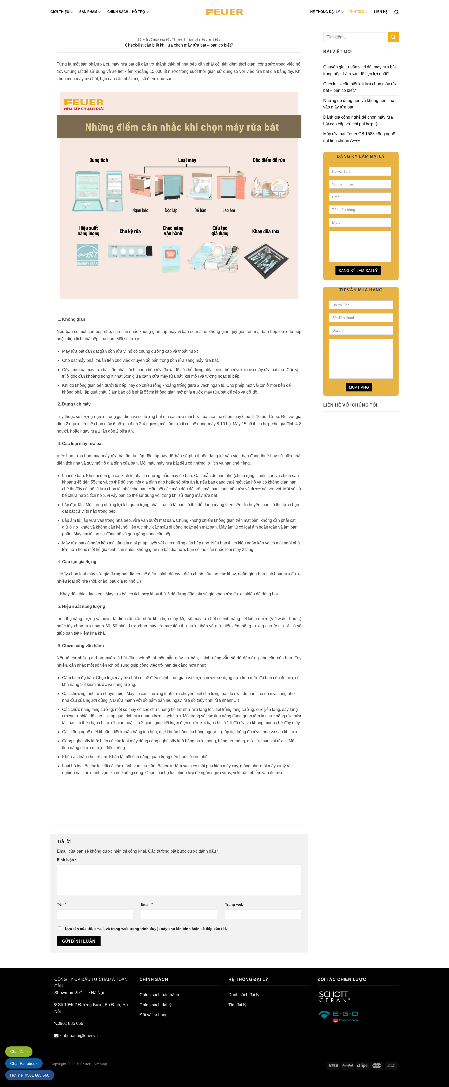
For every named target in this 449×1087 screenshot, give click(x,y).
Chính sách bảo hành (159, 995)
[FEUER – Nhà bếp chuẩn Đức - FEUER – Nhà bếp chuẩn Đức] (224, 12)
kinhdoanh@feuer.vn (79, 1035)
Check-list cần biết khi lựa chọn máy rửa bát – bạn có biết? (360, 87)
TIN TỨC (357, 12)
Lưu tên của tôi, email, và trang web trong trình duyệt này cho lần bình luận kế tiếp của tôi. (146, 929)
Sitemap (100, 1064)
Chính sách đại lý (155, 1005)
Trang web (234, 904)
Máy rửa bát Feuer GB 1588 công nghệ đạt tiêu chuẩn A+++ (359, 137)
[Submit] (393, 37)
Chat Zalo (19, 1051)
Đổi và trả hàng (154, 1015)
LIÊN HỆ (381, 12)
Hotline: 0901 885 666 (29, 1075)
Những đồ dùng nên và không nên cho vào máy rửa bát (358, 104)
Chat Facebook (24, 1063)
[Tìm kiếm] (396, 12)
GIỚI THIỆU (59, 12)
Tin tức (177, 39)
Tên (61, 904)
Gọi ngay (8, 1084)
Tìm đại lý (237, 1005)
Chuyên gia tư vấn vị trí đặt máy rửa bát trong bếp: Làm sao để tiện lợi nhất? (359, 70)
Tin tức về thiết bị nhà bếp (202, 39)
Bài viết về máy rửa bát (154, 39)
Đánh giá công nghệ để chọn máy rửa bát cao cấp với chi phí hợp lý (358, 120)
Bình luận (66, 860)
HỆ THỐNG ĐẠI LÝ (325, 12)
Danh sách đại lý (243, 995)
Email (147, 904)
